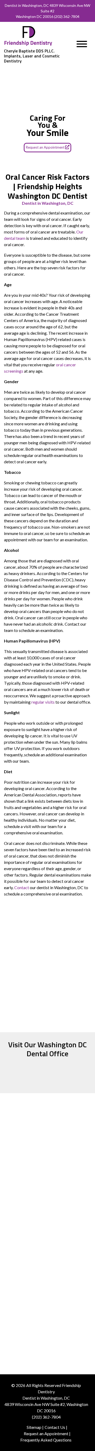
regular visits (43, 701)
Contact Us (55, 1427)
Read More (47, 1213)
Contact (21, 887)
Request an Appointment (45, 147)
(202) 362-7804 (66, 16)
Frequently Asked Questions (46, 1439)
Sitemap (34, 1427)
